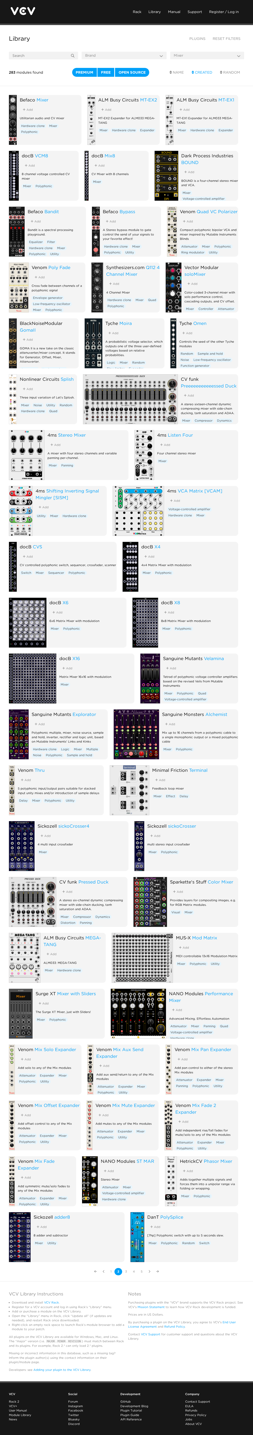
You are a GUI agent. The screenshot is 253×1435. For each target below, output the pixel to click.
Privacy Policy (195, 1415)
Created (203, 72)
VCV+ (13, 1406)
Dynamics (224, 420)
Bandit (51, 211)
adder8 (62, 1217)
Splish (67, 379)
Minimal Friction (170, 770)
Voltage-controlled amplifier (204, 199)
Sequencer (56, 573)
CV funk (190, 379)
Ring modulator (192, 252)
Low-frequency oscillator (51, 304)
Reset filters (227, 39)
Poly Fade (59, 267)
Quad (152, 300)
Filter (51, 242)
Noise (185, 360)
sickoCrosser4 (73, 826)
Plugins (197, 39)
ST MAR (145, 1161)
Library (154, 12)
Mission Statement (151, 1307)
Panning (67, 465)
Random (231, 72)
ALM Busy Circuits (118, 99)
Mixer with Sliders (76, 993)
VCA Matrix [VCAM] (200, 490)
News (13, 1419)
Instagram (75, 1406)
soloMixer (195, 274)
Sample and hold (210, 353)
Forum (73, 1401)
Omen (200, 323)
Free (106, 72)
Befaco (27, 99)
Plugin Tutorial (131, 1410)
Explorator (84, 714)
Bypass (127, 211)
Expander (147, 130)
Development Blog (134, 1406)
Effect (170, 796)
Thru (40, 770)
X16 (76, 658)
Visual (175, 912)
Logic (111, 362)
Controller (205, 309)
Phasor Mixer (218, 1161)
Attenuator (189, 246)
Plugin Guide (129, 1415)
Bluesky (74, 1419)
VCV (12, 1394)
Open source (132, 72)
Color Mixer (220, 881)
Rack (137, 12)
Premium (84, 72)
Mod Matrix (204, 937)
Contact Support (197, 1401)
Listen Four (180, 435)
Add (29, 110)
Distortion (68, 923)
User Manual (18, 1410)
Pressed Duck (93, 881)
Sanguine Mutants (183, 658)
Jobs (188, 1419)
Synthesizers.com (125, 267)
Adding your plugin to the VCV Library (62, 1370)
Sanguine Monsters (183, 714)
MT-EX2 (148, 99)
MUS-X (183, 937)
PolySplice (171, 1217)
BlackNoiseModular (41, 323)
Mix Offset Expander (57, 1105)
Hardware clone (33, 126)
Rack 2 (14, 1401)
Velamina (214, 658)
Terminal (198, 770)
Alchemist (216, 714)
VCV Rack (51, 1302)
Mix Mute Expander (133, 1105)
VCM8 (41, 155)
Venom (187, 211)
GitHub (125, 1401)
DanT (153, 1217)
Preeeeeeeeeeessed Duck (209, 385)
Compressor (203, 420)
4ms (52, 435)
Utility (54, 254)
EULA (189, 1406)
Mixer (42, 99)
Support (195, 12)
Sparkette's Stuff (188, 881)
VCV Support (150, 1334)
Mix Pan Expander (211, 1049)
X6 (65, 602)
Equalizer (36, 242)
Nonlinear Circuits (39, 379)
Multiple (92, 749)
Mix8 (110, 155)
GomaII (28, 330)
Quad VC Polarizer (217, 211)
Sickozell (47, 826)
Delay (23, 800)
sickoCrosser (182, 826)
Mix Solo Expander (55, 1049)
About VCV (193, 1424)
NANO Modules (186, 993)
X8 (177, 602)
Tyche (111, 323)
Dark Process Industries (207, 155)
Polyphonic (29, 132)
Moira (125, 323)
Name (178, 72)
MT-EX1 (226, 99)
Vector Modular (201, 267)
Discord (74, 1424)
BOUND (190, 162)
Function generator (195, 366)
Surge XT (46, 993)
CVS (37, 546)
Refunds (191, 1410)
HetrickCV (191, 1161)
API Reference (131, 1419)
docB (27, 155)
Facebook (75, 1410)
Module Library (20, 1415)
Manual (174, 12)
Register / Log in (224, 12)
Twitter (73, 1415)
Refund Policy (174, 1326)
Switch (26, 573)
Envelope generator (47, 298)
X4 (157, 546)
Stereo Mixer (72, 435)
